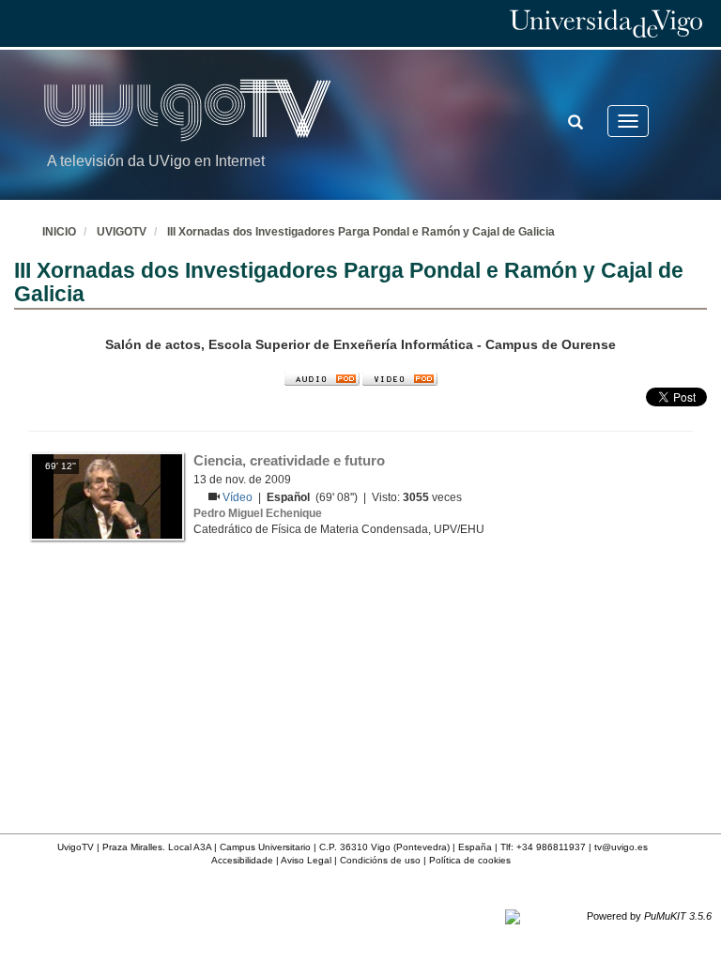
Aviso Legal (306, 860)
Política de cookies (470, 860)
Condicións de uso (380, 860)
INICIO (59, 231)
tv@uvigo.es (621, 847)
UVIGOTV (121, 231)
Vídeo (238, 497)
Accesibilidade (242, 860)
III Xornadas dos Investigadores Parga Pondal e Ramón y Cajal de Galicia (361, 231)
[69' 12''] (107, 495)
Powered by (649, 916)
